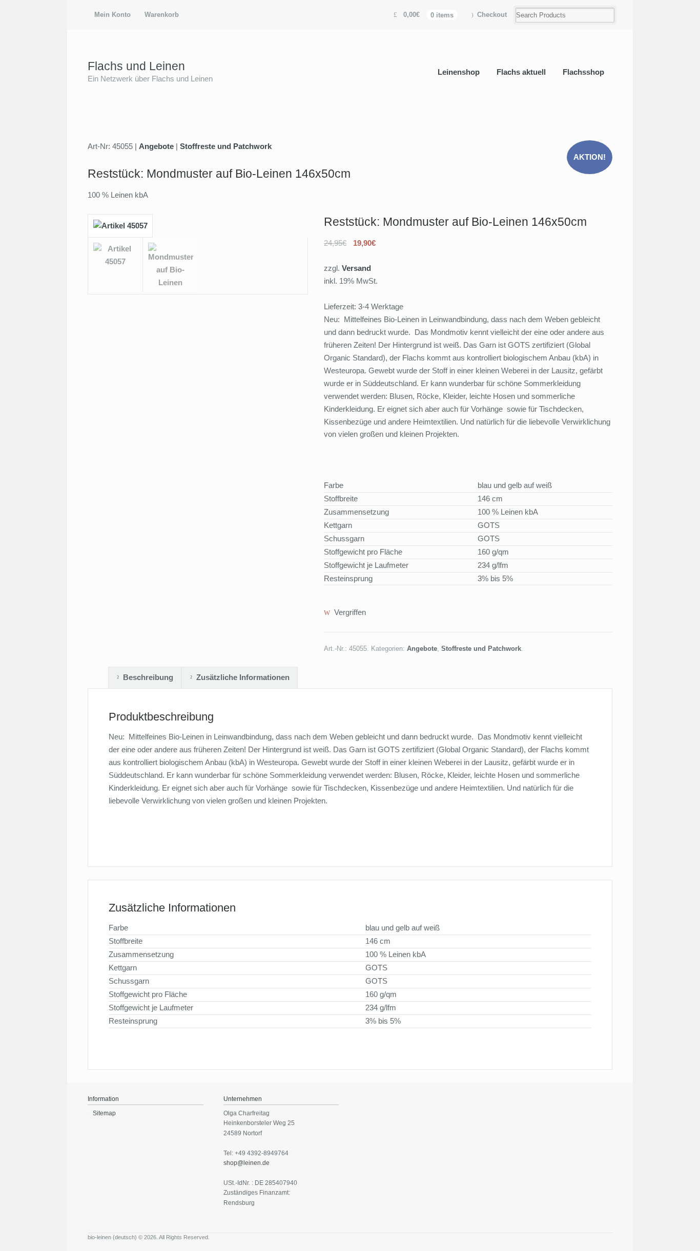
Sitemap (104, 1113)
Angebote (156, 146)
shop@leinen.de (246, 1163)
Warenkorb (162, 14)
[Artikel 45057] (120, 230)
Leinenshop (459, 72)
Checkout (492, 14)
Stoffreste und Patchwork (226, 146)
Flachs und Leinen (136, 66)
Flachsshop (583, 72)
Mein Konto (112, 14)
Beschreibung (148, 677)
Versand (356, 268)
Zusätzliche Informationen (243, 677)
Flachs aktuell (521, 72)
